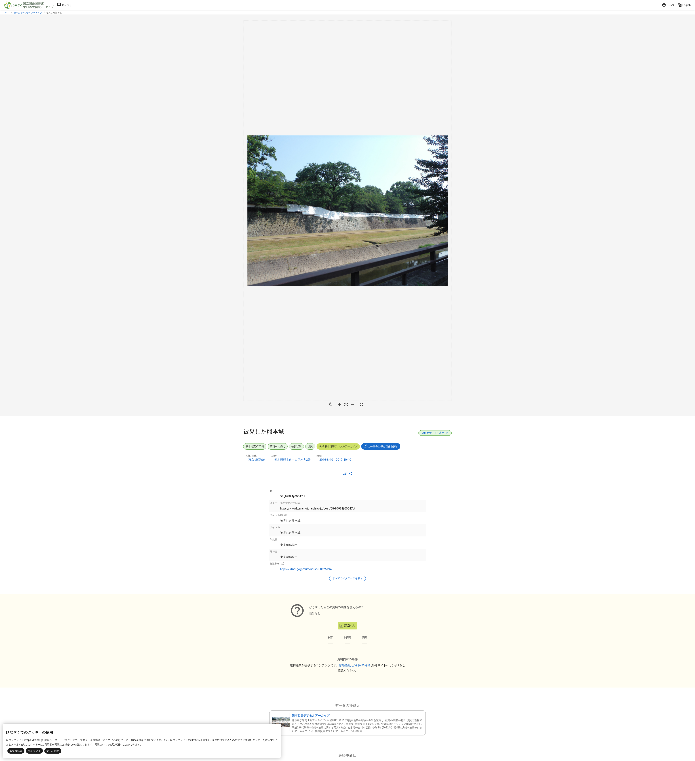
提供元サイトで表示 (433, 432)
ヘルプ (671, 5)
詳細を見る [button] (34, 750)
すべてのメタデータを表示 (347, 578)
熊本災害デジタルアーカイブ (28, 12)
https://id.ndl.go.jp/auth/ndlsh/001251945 (306, 569)
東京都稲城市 (257, 459)
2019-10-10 (343, 459)
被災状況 (296, 446)
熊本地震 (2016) (255, 446)
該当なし (350, 625)
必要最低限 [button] (16, 750)
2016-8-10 (326, 459)
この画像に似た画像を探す (383, 446)
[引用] (345, 473)
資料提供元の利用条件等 (354, 665)
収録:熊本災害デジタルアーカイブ (338, 446)
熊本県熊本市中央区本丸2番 (292, 459)
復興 (310, 446)
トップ (6, 12)
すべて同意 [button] (53, 750)
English (687, 5)
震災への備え (277, 446)
